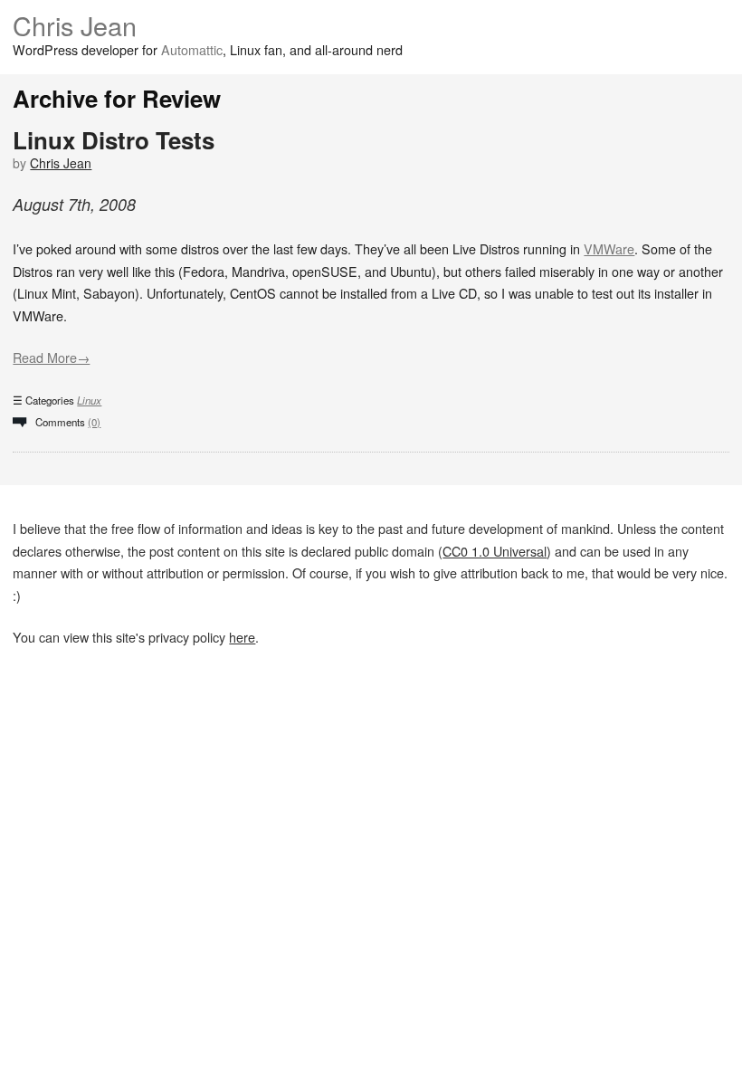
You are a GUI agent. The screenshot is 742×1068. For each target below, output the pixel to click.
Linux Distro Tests (113, 140)
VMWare (609, 248)
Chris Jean (75, 24)
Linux (89, 400)
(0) (94, 422)
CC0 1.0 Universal (494, 550)
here (242, 636)
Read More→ (51, 357)
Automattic (192, 49)
